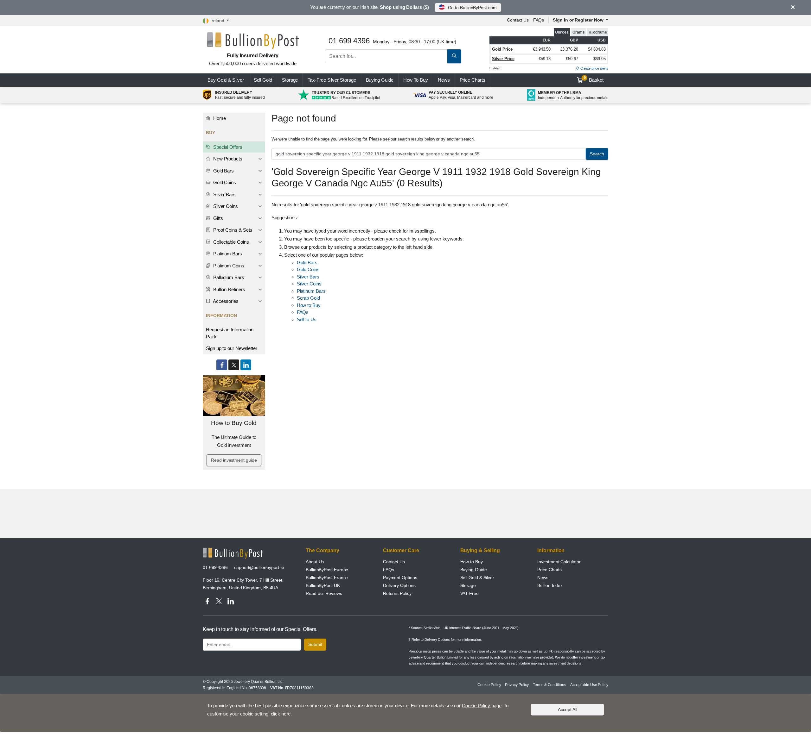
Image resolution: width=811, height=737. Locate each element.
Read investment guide (234, 460)
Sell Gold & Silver (477, 577)
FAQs (538, 19)
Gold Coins (308, 269)
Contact (518, 19)
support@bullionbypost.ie (259, 567)
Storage (290, 80)
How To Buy (415, 80)
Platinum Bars (311, 291)
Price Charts (549, 569)
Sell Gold (263, 80)
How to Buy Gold (234, 423)
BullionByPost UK (323, 585)
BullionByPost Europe (327, 569)
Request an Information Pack (229, 333)
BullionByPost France (327, 577)
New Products (227, 158)
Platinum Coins (228, 265)
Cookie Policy (489, 685)
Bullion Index (550, 585)
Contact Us (394, 561)
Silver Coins (309, 283)
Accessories (225, 301)
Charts (472, 80)
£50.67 (572, 58)
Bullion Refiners (228, 289)
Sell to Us (306, 319)
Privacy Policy (517, 685)
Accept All (567, 709)
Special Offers (227, 147)
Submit (315, 644)
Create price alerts (593, 68)
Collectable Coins (230, 242)
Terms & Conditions (549, 685)
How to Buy (309, 305)
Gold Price (502, 49)
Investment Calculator (558, 561)
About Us (315, 561)
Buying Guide (379, 80)
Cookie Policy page (481, 705)
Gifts (217, 218)
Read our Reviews (324, 593)
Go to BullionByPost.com (472, 7)
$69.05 (599, 58)
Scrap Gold (308, 298)
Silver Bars (308, 276)
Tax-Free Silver (332, 80)
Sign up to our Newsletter (231, 348)
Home (219, 118)
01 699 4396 (215, 567)
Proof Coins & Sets (232, 230)
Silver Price (503, 58)
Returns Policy (397, 593)
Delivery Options (399, 585)
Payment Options (400, 577)
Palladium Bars (228, 277)
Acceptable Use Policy (589, 685)
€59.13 (545, 58)
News (444, 80)
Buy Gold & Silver (226, 80)
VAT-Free (469, 593)
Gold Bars (307, 262)
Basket (594, 79)
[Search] (454, 56)
